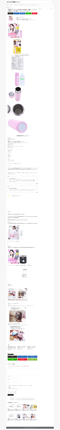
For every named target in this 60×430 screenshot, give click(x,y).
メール (9, 379)
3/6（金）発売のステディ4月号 (12, 169)
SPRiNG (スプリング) (10, 354)
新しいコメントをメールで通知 (12, 391)
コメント (9, 367)
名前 (9, 376)
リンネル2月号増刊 (11, 178)
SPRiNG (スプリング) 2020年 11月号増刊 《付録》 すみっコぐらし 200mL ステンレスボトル (31, 347)
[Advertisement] (22, 204)
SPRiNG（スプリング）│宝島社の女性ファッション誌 (16, 214)
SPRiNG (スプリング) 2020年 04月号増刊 (14, 141)
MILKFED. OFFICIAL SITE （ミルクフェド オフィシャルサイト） (17, 219)
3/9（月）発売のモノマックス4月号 (24, 169)
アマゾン (16, 265)
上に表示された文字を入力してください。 (13, 388)
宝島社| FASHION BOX (12, 188)
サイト (8, 382)
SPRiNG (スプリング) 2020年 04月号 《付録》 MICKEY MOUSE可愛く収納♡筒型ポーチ (21, 247)
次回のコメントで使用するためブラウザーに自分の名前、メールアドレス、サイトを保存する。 (20, 385)
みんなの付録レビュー (14, 2)
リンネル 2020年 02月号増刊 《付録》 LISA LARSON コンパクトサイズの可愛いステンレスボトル (22, 223)
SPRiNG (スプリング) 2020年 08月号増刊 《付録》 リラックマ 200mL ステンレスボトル (21, 347)
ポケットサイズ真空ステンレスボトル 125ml (27, 180)
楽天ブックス (23, 265)
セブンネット (17, 241)
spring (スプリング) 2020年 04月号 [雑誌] (24, 275)
